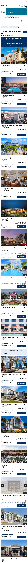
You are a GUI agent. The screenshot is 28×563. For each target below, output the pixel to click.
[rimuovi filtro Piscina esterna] (18, 27)
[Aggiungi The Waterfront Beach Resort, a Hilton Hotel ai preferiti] (25, 125)
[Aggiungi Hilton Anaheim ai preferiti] (25, 156)
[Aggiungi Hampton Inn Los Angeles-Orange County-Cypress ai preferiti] (25, 558)
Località (2, 10)
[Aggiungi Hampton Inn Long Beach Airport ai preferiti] (25, 405)
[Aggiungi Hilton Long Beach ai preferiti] (25, 66)
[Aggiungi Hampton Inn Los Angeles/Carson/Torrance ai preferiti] (25, 527)
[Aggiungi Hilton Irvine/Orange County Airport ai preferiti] (25, 278)
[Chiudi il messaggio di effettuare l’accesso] (26, 8)
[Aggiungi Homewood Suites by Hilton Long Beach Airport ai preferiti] (25, 375)
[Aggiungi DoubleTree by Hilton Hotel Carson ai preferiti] (25, 434)
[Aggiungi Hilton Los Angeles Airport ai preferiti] (25, 188)
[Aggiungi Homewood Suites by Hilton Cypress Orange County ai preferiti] (25, 496)
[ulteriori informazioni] (25, 70)
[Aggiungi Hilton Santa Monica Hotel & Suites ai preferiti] (25, 338)
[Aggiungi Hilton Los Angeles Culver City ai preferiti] (25, 248)
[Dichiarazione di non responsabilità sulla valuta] (21, 21)
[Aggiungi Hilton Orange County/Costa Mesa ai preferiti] (25, 218)
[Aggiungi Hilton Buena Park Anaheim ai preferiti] (25, 96)
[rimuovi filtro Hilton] (6, 27)
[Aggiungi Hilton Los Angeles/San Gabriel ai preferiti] (25, 308)
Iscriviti (22, 6)
